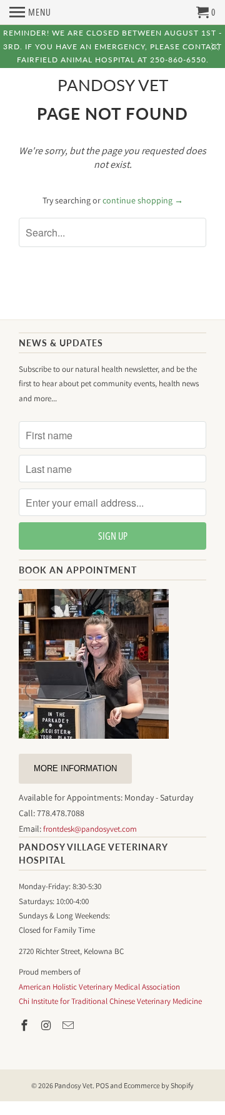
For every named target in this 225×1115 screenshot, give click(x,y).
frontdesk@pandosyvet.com (90, 829)
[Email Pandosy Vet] (69, 1025)
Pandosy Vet (113, 85)
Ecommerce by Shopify (159, 1085)
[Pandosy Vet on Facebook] (25, 1025)
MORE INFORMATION (75, 768)
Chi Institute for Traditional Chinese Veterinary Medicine (110, 1001)
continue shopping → (142, 200)
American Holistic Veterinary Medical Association (99, 986)
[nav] (30, 12)
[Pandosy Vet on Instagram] (47, 1025)
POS (102, 1085)
